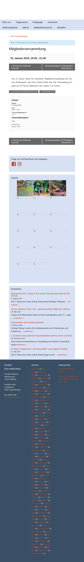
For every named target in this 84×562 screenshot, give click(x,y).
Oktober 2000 (43, 550)
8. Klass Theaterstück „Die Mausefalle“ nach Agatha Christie (39, 349)
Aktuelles (61, 27)
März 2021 (42, 438)
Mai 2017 (35, 500)
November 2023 (37, 397)
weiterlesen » (18, 318)
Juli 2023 (41, 403)
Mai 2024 (41, 391)
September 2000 (37, 553)
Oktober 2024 (43, 384)
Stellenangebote (10, 27)
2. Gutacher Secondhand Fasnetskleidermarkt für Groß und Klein (41, 336)
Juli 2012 (41, 547)
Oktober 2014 (43, 513)
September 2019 (37, 466)
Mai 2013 (41, 538)
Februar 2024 (42, 394)
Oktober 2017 (43, 494)
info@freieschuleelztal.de (13, 397)
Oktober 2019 (43, 463)
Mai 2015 (41, 510)
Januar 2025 (36, 381)
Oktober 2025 (43, 375)
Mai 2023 (41, 406)
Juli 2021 (41, 431)
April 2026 (35, 369)
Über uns (6, 22)
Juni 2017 (44, 497)
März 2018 (42, 488)
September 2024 (37, 388)
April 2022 (42, 422)
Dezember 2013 (43, 528)
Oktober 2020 (43, 447)
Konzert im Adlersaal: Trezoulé (21, 67)
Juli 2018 (41, 481)
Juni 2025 (35, 378)
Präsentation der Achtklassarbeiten (27, 322)
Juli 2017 (35, 497)
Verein (14, 114)
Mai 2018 (41, 485)
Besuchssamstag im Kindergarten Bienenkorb (59, 67)
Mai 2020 (41, 453)
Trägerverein (22, 22)
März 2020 (42, 456)
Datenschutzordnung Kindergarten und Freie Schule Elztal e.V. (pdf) (69, 379)
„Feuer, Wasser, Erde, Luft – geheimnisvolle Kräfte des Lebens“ (40, 309)
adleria (26, 27)
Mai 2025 (44, 378)
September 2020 (37, 450)
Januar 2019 (42, 472)
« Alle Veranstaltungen (18, 36)
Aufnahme (52, 22)
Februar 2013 (42, 541)
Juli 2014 (41, 519)
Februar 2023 (42, 409)
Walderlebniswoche (43, 27)
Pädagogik (38, 22)
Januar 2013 (36, 544)
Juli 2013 (41, 535)
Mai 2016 (44, 500)
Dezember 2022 (37, 413)
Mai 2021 (41, 435)
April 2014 (42, 522)
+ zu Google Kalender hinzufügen (23, 91)
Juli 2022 (41, 419)
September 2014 (37, 516)
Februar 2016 (36, 503)
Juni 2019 (41, 469)
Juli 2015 (41, 506)
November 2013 (37, 532)
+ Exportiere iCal (47, 91)
